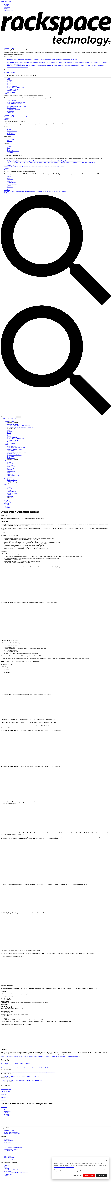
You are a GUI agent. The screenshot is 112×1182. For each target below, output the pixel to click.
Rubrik (9, 84)
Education (9, 141)
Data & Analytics (11, 108)
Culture (9, 178)
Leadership (10, 179)
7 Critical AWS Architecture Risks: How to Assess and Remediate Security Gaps (21, 1080)
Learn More (4, 1107)
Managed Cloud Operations (14, 103)
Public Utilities (11, 134)
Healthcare (10, 129)
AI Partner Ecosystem (9, 72)
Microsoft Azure (11, 90)
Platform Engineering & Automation (16, 106)
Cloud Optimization (12, 105)
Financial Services (12, 131)
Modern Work (11, 112)
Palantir (9, 82)
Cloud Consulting (11, 100)
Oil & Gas (10, 132)
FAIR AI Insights (5, 1091)
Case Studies (51, 162)
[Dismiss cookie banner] (106, 1160)
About (5, 169)
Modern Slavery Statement (11, 1169)
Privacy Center (8, 1174)
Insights (6, 154)
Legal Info (6, 1168)
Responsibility (7, 1171)
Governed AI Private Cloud (11, 1132)
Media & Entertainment (13, 151)
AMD (8, 79)
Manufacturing (11, 146)
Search (18, 416)
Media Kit (3, 1100)
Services (6, 93)
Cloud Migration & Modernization (16, 102)
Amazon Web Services (13, 89)
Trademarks (7, 1165)
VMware (9, 80)
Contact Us (4, 418)
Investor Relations (12, 184)
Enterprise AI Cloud (9, 48)
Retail (8, 148)
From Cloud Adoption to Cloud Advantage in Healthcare (15, 1063)
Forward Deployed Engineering (12, 1133)
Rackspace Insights (44, 161)
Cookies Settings (77, 1175)
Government (10, 139)
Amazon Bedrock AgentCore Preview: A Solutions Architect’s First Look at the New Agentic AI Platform (28, 1072)
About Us (9, 176)
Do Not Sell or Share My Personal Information (16, 1172)
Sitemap (6, 1175)
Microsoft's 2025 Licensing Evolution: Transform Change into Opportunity (20, 1076)
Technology (10, 152)
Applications (10, 111)
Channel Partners (11, 182)
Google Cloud (11, 92)
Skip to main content (6, 1)
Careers (9, 185)
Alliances (9, 181)
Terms (5, 1167)
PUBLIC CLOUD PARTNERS (15, 87)
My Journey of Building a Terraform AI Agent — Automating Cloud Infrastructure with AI (24, 1067)
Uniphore (9, 83)
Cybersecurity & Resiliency (14, 109)
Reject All (101, 1175)
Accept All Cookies (89, 1175)
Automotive (10, 149)
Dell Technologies (12, 86)
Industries (6, 119)
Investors (6, 1114)
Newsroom (10, 187)
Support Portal (7, 1111)
